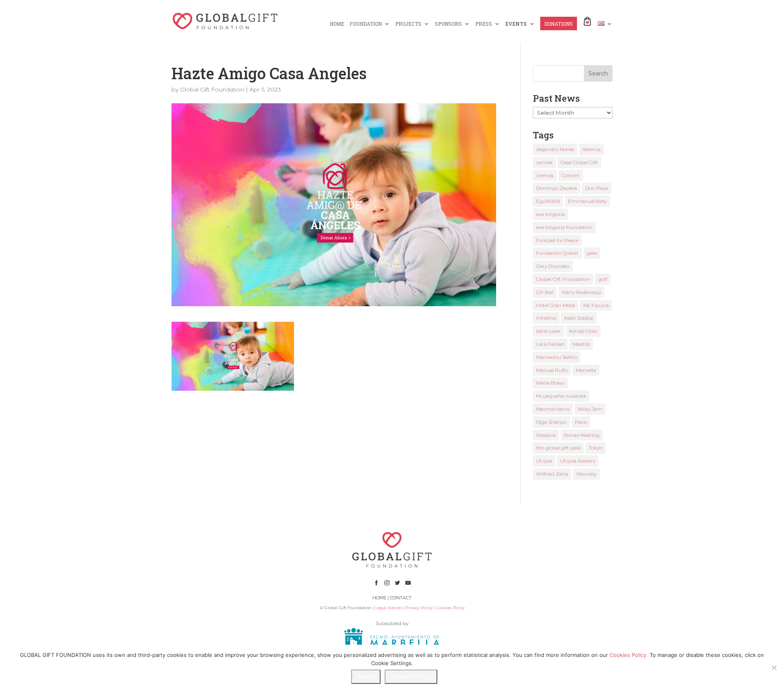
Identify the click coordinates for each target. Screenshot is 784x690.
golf (602, 279)
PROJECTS (408, 24)
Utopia (544, 461)
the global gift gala (558, 448)
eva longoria (550, 214)
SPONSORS (448, 24)
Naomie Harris (553, 409)
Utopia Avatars (577, 461)
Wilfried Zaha (552, 474)
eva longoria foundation (564, 227)
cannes (544, 162)
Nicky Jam (590, 409)
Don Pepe (596, 188)
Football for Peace (557, 240)
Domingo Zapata (556, 188)
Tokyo (595, 448)
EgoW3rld (548, 201)
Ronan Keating (581, 435)
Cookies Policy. (629, 655)
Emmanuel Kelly (587, 201)
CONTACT (401, 598)
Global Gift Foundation (212, 89)
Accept (366, 676)
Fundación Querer (557, 253)
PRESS (483, 24)
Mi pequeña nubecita (561, 396)
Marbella (586, 370)
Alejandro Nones (555, 149)
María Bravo (550, 383)
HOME (337, 24)
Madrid (581, 344)
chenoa (544, 175)
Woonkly (586, 474)
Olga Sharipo (551, 422)
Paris (581, 422)
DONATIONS (558, 24)
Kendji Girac (583, 331)
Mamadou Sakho (556, 357)
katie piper (548, 331)
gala (592, 253)
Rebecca (546, 435)
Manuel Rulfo (552, 370)
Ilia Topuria (596, 305)
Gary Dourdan (553, 266)
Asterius (591, 149)
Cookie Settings (411, 676)
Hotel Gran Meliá (555, 305)
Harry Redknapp (581, 292)
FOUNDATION (366, 24)
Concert (570, 175)
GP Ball (545, 292)
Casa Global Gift (579, 162)
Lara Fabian (550, 344)
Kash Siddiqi (578, 318)
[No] (774, 667)
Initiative (546, 318)
